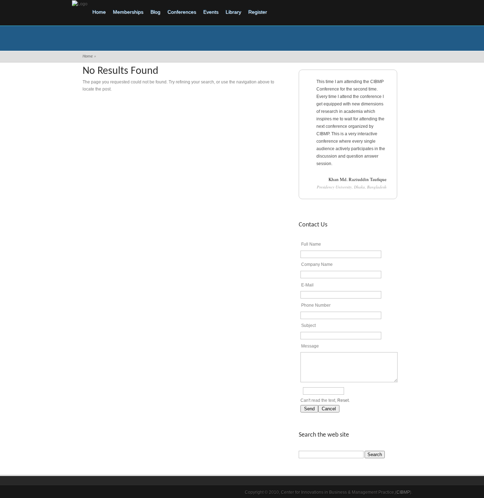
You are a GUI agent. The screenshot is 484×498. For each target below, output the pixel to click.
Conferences (182, 12)
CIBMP (403, 492)
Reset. (343, 400)
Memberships (128, 12)
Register (257, 12)
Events (211, 12)
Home (99, 12)
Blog (156, 12)
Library (233, 12)
